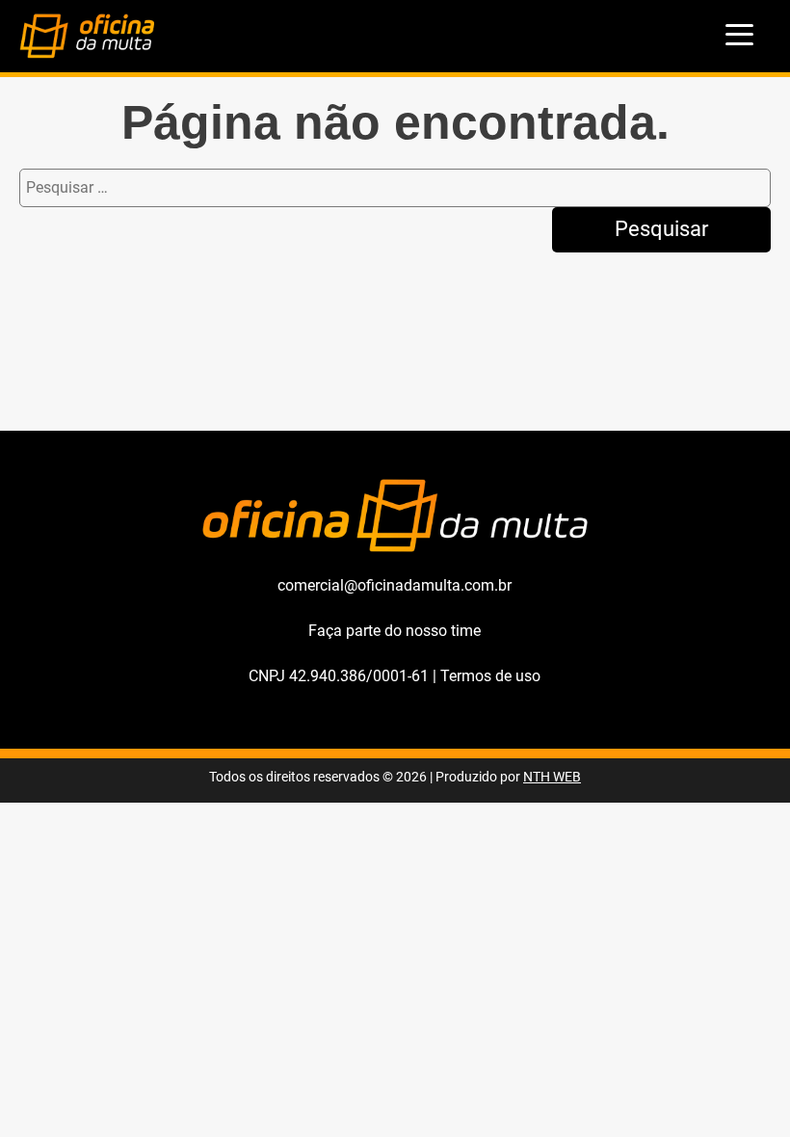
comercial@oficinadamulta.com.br (394, 585)
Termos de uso (490, 676)
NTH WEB (552, 777)
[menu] (740, 36)
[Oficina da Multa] (86, 53)
